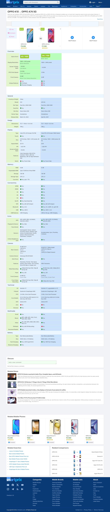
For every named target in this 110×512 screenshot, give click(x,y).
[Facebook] (12, 485)
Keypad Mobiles (77, 505)
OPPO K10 (23, 44)
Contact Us (96, 491)
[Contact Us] (8, 485)
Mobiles (29, 6)
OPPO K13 (88, 435)
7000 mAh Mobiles (78, 501)
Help (94, 493)
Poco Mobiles (56, 501)
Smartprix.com (21, 510)
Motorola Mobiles (57, 491)
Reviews (15, 6)
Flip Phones (76, 503)
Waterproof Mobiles (78, 499)
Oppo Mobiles (56, 495)
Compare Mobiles (98, 499)
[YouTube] (22, 485)
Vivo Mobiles (55, 488)
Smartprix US (10, 495)
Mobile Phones (37, 482)
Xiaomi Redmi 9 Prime (13, 435)
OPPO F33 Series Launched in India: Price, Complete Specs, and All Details (39, 374)
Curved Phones (77, 486)
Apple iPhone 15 (51, 435)
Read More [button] (100, 19)
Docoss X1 (30, 435)
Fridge (34, 499)
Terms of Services (98, 510)
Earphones (36, 488)
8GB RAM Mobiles (78, 493)
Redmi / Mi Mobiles (57, 484)
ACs (34, 497)
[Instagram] (8, 489)
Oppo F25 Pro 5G (71, 435)
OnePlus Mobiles (56, 493)
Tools (94, 495)
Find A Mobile (97, 497)
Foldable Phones (77, 495)
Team (94, 484)
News (8, 6)
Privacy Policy (88, 510)
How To (22, 6)
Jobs (94, 488)
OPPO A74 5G (46, 44)
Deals (34, 505)
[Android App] (22, 489)
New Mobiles (76, 488)
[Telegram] (12, 489)
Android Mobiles (77, 497)
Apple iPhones (56, 497)
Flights (98, 6)
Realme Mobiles (56, 486)
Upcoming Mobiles (78, 491)
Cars (34, 486)
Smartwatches (36, 491)
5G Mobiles (76, 484)
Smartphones (76, 482)
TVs (49, 6)
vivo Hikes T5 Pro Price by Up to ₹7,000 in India (31, 398)
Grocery (35, 503)
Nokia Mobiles (56, 505)
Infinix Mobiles (56, 499)
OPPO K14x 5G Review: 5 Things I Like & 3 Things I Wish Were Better (38, 382)
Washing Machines (38, 501)
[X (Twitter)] (17, 485)
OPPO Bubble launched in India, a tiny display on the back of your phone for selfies (42, 390)
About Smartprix (97, 482)
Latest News (96, 501)
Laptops (43, 6)
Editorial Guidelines (98, 486)
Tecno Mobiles (56, 503)
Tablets (36, 6)
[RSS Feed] (17, 489)
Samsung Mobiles (57, 482)
